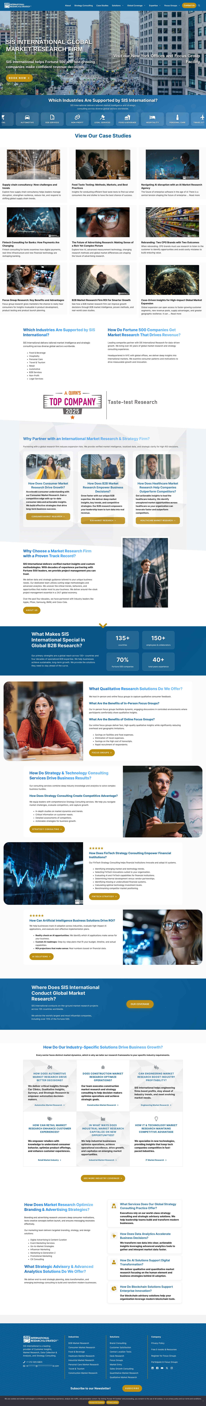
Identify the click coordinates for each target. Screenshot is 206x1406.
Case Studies (102, 5)
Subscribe (132, 1388)
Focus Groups (170, 5)
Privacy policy (112, 1402)
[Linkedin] (152, 1368)
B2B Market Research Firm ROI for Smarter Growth (101, 300)
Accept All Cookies (96, 1402)
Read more (194, 195)
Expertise (153, 5)
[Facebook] (157, 1368)
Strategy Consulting (83, 5)
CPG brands (165, 246)
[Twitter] (167, 1368)
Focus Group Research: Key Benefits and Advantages (33, 300)
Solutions (116, 5)
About (68, 5)
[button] (199, 5)
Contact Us (189, 5)
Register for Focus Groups (163, 1356)
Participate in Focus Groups (164, 1362)
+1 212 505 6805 (34, 1362)
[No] (203, 1401)
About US (32, 610)
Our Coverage (140, 1004)
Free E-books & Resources (164, 1349)
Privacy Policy (157, 1343)
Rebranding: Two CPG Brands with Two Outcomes (170, 242)
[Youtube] (162, 1368)
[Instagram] (171, 1368)
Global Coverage (134, 5)
